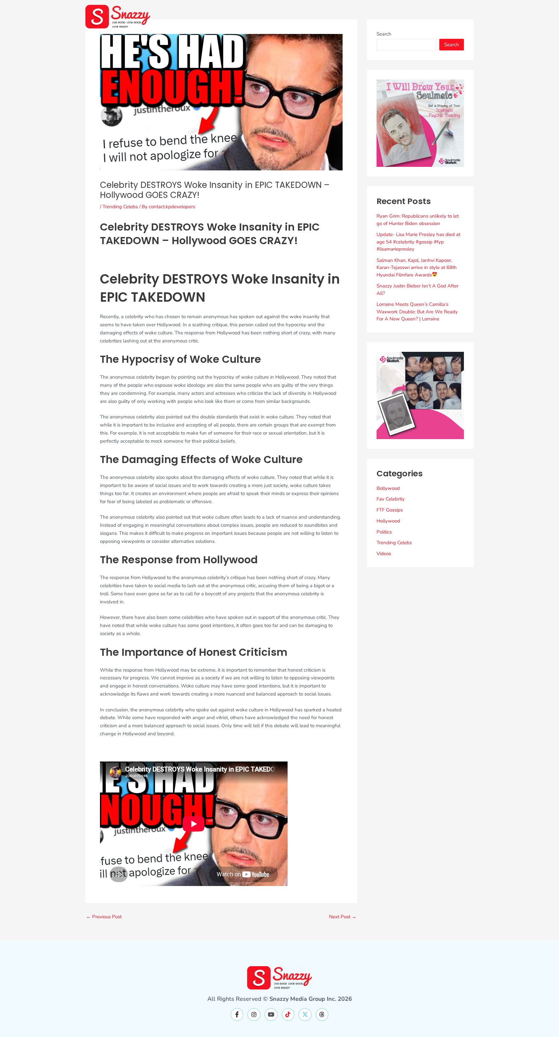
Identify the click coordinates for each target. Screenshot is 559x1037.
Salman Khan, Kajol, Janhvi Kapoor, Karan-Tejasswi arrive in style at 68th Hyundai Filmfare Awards (417, 267)
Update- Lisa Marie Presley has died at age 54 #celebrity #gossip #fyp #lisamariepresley (418, 241)
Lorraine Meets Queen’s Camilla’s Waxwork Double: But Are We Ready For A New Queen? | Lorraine (417, 311)
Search (384, 34)
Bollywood (388, 488)
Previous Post (104, 916)
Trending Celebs (120, 206)
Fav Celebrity (391, 499)
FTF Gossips (390, 510)
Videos (384, 553)
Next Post (342, 916)
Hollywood (388, 521)
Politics (384, 532)
